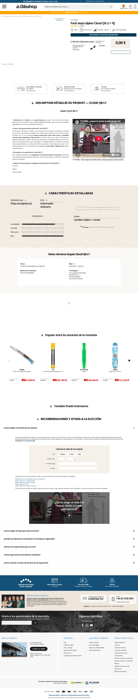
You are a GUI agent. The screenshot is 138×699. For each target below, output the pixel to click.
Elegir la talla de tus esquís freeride (24, 481)
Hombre (62, 454)
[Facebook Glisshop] (82, 625)
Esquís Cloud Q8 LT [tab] (69, 111)
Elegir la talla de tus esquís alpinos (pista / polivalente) (30, 479)
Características (76, 49)
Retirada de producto (120, 671)
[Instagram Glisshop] (87, 625)
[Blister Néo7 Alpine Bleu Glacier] (22, 356)
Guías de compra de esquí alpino (123, 658)
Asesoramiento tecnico (121, 653)
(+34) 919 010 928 (29, 441)
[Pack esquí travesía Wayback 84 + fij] (53, 356)
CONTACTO (95, 599)
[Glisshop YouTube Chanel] (91, 625)
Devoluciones (67, 653)
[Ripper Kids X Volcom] (115, 356)
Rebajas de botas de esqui (121, 666)
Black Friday (117, 669)
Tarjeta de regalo (68, 645)
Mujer (71, 454)
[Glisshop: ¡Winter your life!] (26, 6)
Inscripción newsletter (120, 650)
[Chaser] (84, 356)
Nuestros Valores (94, 642)
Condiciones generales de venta (73, 655)
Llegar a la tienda (38, 649)
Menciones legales (94, 645)
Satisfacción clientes (120, 648)
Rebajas (116, 663)
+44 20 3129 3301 (125, 598)
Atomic (74, 19)
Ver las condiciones (30, 90)
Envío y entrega (68, 648)
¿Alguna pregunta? (119, 642)
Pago (65, 642)
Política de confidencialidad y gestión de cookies (75, 695)
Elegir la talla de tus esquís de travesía (25, 486)
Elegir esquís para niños (21, 484)
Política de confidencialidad (96, 648)
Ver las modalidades (69, 90)
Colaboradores (118, 655)
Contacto (117, 645)
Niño (79, 454)
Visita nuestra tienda (94, 650)
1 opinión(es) (82, 26)
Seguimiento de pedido (70, 650)
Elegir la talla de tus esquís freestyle (25, 482)
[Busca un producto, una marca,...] (111, 7)
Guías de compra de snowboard (123, 661)
